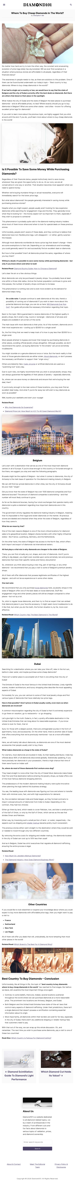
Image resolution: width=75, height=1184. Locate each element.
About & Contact (14, 1164)
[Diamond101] (37, 4)
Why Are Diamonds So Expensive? (19, 407)
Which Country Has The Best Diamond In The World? (36, 615)
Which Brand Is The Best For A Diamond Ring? (33, 944)
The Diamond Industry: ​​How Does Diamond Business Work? (29, 860)
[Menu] (4, 4)
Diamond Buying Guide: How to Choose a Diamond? (35, 269)
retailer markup (33, 823)
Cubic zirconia (29, 364)
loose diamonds (41, 588)
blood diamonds (50, 356)
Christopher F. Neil (38, 15)
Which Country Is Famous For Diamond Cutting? (31, 1038)
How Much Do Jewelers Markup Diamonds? (23, 856)
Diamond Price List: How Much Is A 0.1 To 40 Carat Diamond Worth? (33, 411)
